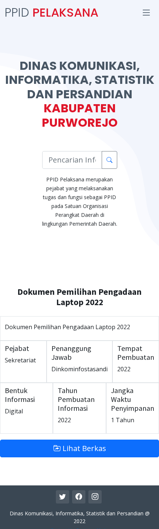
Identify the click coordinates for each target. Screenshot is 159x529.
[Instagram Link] (95, 497)
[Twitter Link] (62, 497)
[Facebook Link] (78, 497)
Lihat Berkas (83, 448)
